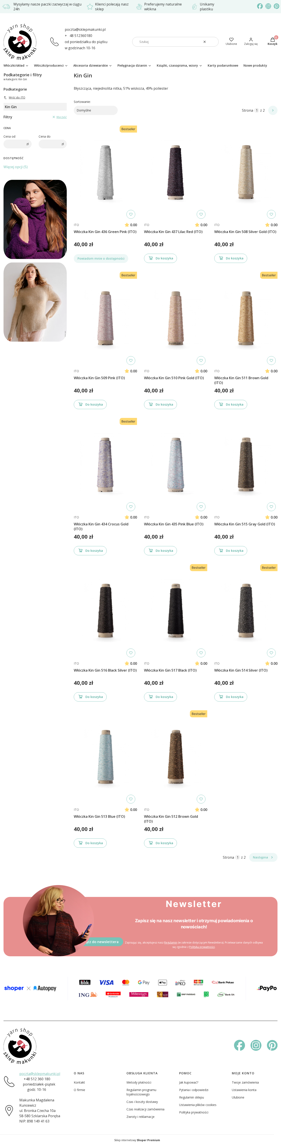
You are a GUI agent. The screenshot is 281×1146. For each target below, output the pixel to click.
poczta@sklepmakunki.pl (85, 29)
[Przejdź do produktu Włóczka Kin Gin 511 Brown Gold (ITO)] (245, 318)
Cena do (44, 136)
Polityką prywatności (202, 947)
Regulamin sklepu (191, 1097)
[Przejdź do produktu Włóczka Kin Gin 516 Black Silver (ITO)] (105, 610)
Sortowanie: (82, 102)
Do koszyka (164, 258)
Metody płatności (138, 1082)
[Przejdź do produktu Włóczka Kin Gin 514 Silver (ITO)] (245, 610)
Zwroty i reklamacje (140, 1117)
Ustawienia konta (244, 1090)
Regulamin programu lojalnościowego (141, 1092)
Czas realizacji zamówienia (145, 1109)
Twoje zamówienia (245, 1082)
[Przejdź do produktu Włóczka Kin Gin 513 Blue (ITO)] (105, 757)
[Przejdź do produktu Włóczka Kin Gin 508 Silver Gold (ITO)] (245, 172)
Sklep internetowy (137, 1140)
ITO (76, 225)
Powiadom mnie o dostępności (100, 258)
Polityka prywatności (193, 1112)
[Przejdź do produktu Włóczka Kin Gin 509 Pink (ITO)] (105, 318)
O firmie (79, 1090)
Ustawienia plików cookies (197, 1105)
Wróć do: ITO (17, 97)
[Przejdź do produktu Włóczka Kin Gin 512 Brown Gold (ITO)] (175, 757)
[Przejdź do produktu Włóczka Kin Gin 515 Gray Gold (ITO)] (245, 464)
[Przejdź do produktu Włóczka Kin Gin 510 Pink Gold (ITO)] (175, 318)
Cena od (9, 136)
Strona (247, 110)
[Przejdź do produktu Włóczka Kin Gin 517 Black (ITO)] (175, 610)
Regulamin (170, 942)
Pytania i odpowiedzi (193, 1090)
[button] (214, 42)
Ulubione (238, 1097)
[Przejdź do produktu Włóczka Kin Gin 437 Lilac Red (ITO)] (175, 172)
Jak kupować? (188, 1082)
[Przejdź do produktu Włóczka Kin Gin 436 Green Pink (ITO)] (105, 172)
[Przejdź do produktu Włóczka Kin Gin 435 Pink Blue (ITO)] (175, 464)
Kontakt (79, 1082)
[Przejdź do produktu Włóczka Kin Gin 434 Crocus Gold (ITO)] (105, 464)
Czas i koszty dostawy (142, 1102)
